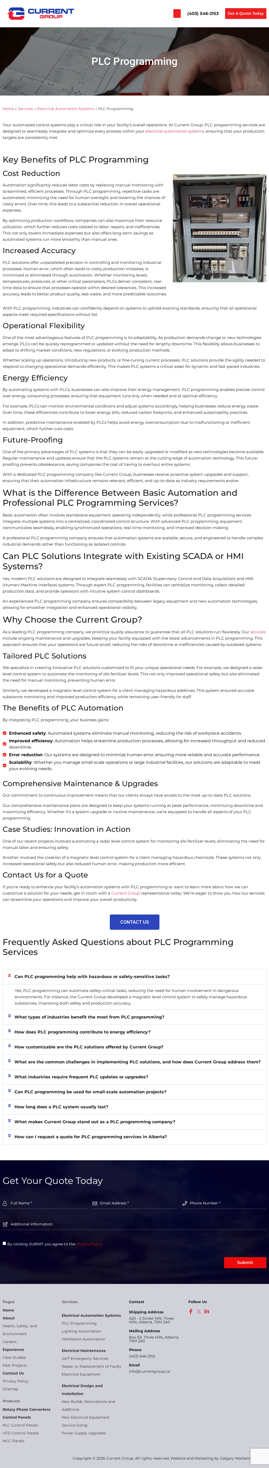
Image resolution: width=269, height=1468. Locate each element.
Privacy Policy (16, 1381)
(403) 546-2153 (142, 1356)
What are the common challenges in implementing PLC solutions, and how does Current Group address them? (137, 1061)
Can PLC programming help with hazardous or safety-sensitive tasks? (92, 976)
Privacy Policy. (89, 1243)
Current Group (125, 893)
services (258, 631)
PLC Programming (79, 1323)
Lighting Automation (81, 1331)
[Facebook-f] (191, 1311)
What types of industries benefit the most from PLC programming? (89, 1017)
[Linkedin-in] (206, 1311)
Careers (10, 1341)
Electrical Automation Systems (65, 109)
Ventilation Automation (83, 1339)
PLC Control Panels (20, 1425)
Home (8, 109)
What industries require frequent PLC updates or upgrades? (81, 1076)
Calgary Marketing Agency (244, 1458)
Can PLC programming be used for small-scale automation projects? (90, 1091)
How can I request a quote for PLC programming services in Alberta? (90, 1136)
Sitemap (10, 1389)
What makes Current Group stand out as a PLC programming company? (94, 1121)
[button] (177, 13)
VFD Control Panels (21, 1433)
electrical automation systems (174, 131)
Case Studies (14, 1357)
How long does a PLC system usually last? (61, 1106)
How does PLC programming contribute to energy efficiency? (82, 1032)
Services (25, 109)
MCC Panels (13, 1441)
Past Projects (15, 1365)
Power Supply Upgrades (84, 1433)
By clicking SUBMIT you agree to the (55, 1243)
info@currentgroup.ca (149, 1371)
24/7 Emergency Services (85, 1358)
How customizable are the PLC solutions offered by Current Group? (88, 1046)
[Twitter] (198, 1311)
